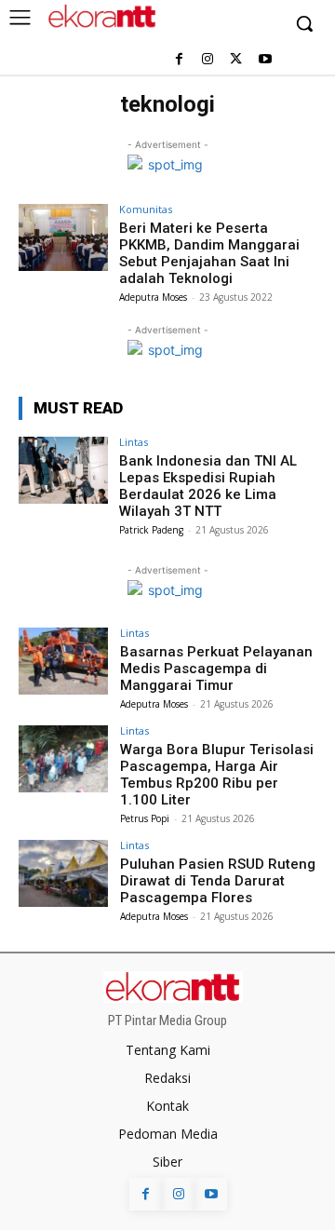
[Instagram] (208, 60)
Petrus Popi (144, 818)
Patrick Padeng (151, 529)
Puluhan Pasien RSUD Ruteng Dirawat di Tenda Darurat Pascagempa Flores (217, 881)
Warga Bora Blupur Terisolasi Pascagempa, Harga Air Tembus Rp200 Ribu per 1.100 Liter (217, 774)
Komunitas (145, 209)
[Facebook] (179, 60)
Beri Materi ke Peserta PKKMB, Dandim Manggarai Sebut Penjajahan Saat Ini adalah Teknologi (209, 253)
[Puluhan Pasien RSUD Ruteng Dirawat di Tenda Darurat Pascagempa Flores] (63, 873)
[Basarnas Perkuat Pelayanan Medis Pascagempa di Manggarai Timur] (63, 661)
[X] (235, 60)
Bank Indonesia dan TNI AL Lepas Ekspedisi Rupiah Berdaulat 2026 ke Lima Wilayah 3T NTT (208, 486)
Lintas (133, 442)
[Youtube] (264, 60)
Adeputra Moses (153, 297)
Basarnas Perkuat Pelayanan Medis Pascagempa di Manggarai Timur (216, 668)
